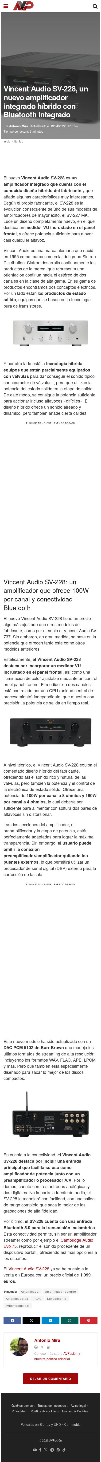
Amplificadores (17, 1298)
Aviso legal (78, 1405)
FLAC (38, 1298)
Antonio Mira (18, 126)
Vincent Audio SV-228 (28, 1268)
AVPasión (55, 1440)
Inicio (7, 141)
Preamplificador (18, 1306)
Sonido (18, 141)
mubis (75, 1424)
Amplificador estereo (60, 1291)
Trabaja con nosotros (52, 1405)
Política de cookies (44, 1411)
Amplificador (30, 1291)
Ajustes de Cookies (75, 1411)
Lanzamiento (56, 1298)
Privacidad (19, 1411)
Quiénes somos (22, 1405)
